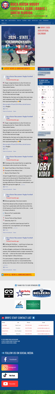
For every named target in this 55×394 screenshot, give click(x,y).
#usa (4, 106)
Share (14, 111)
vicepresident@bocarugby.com (43, 331)
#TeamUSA (14, 104)
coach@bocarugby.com (43, 325)
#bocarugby (7, 104)
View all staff (51, 336)
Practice (19, 20)
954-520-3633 (28, 325)
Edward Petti (5, 331)
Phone (28, 322)
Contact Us (3, 23)
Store (40, 20)
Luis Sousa (4, 333)
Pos (39, 86)
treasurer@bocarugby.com (43, 333)
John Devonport (5, 328)
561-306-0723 (28, 333)
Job (18, 322)
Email (43, 322)
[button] (3, 46)
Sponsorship (45, 20)
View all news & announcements (17, 274)
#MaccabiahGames (24, 104)
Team (43, 86)
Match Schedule (12, 20)
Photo (6, 108)
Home (2, 20)
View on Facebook (7, 111)
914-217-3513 (28, 331)
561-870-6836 (28, 328)
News (6, 20)
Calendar (24, 20)
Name (3, 322)
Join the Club (35, 20)
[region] (18, 46)
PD (53, 86)
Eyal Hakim (4, 325)
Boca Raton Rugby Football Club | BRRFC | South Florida (28, 8)
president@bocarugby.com (44, 328)
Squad (29, 20)
